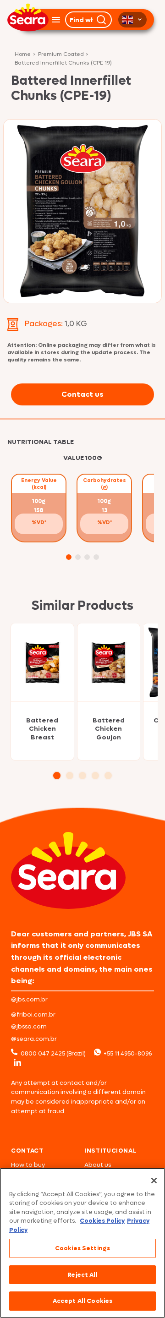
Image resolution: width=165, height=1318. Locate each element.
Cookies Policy (102, 1221)
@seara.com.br (34, 1039)
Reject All (82, 1275)
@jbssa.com (29, 1026)
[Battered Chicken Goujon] (108, 662)
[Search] (102, 20)
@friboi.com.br (33, 1014)
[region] (82, 1243)
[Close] (154, 1180)
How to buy (28, 1165)
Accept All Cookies (82, 1301)
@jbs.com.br (29, 999)
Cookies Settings (82, 1248)
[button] (69, 557)
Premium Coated (61, 54)
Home (23, 54)
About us (97, 1165)
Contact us (82, 394)
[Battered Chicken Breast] (42, 662)
